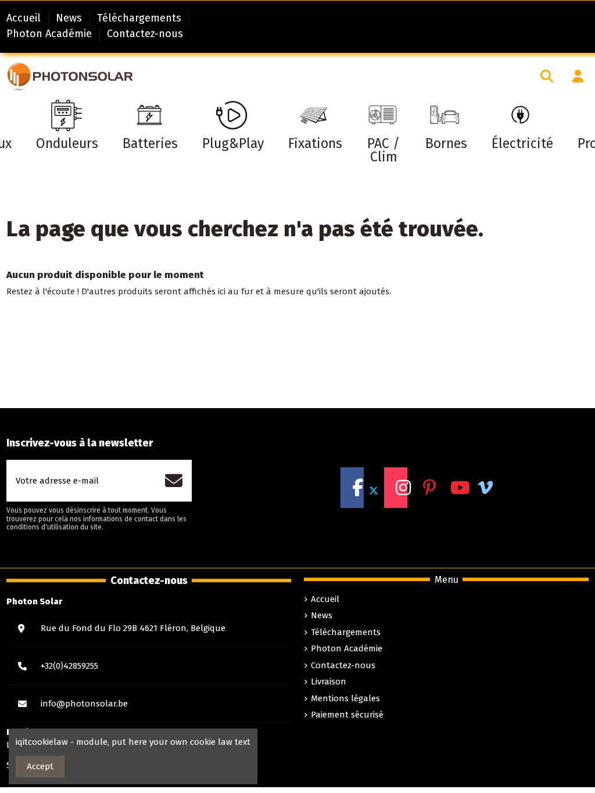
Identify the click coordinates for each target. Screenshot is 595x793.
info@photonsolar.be (84, 703)
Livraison (328, 681)
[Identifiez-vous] (572, 76)
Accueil (25, 18)
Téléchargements (140, 18)
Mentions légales (345, 698)
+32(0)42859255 (69, 666)
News (70, 18)
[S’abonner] (168, 480)
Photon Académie (50, 33)
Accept (40, 766)
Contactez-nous (145, 33)
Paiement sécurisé (347, 714)
